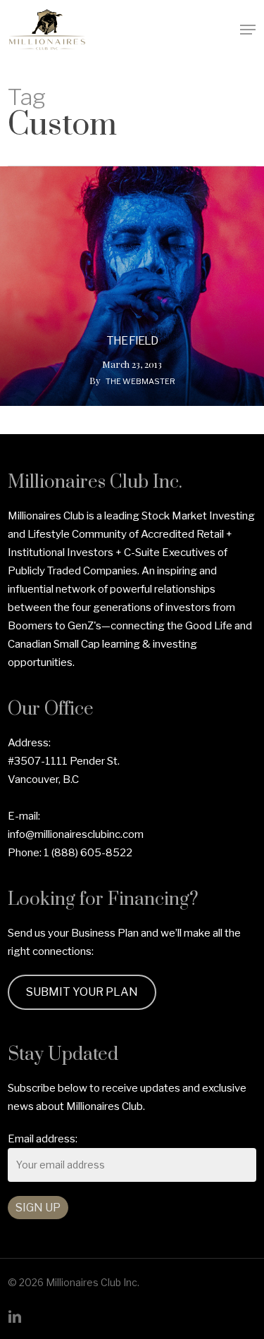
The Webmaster (140, 381)
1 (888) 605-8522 (88, 852)
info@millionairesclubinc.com (76, 834)
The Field (132, 340)
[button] (248, 30)
